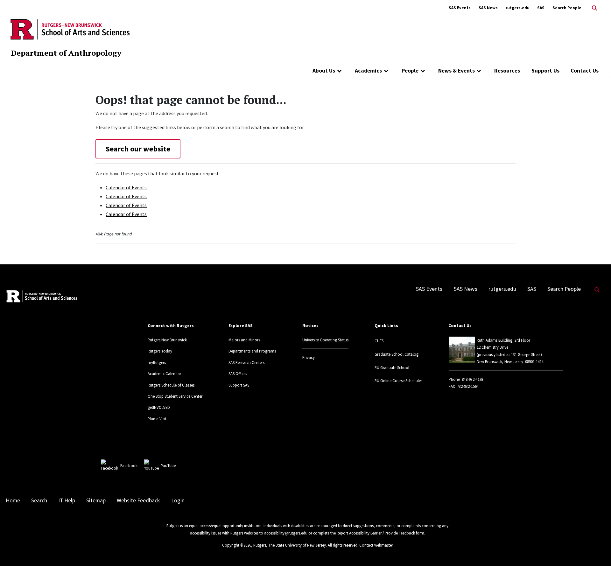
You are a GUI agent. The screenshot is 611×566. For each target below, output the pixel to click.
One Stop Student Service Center (175, 396)
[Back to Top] (597, 550)
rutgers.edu (518, 7)
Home (13, 500)
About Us (324, 70)
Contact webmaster (376, 545)
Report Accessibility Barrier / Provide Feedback (376, 532)
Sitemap (96, 500)
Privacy (308, 357)
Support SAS (238, 385)
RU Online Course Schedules (398, 380)
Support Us (545, 70)
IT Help (66, 500)
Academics (368, 70)
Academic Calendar (164, 373)
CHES (379, 340)
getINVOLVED (159, 407)
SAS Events (460, 7)
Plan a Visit (157, 418)
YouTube (168, 465)
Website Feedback (138, 500)
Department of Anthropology (66, 53)
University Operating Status (325, 339)
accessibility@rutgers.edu (285, 532)
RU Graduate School (392, 367)
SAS (540, 7)
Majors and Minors (244, 339)
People (410, 70)
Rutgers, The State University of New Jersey (289, 545)
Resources (507, 70)
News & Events (456, 70)
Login (178, 500)
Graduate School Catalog (396, 354)
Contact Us (585, 70)
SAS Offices (237, 373)
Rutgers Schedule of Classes (171, 385)
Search (39, 500)
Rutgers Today (160, 350)
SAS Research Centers (246, 362)
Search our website (138, 149)
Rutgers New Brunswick (167, 339)
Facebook (128, 465)
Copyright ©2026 (236, 545)
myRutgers (157, 362)
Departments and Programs (252, 350)
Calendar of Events (126, 187)
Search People (566, 7)
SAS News (488, 7)
